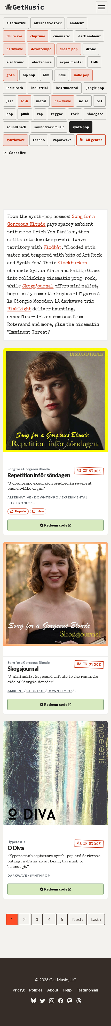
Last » (96, 919)
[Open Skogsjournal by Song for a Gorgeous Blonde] (55, 594)
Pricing (18, 989)
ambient (15, 691)
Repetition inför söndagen (38, 475)
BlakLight (19, 309)
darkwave (17, 875)
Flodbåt (52, 248)
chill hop (35, 691)
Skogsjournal (37, 286)
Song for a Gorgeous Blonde (28, 469)
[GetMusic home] (25, 7)
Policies (35, 989)
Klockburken (72, 263)
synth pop (40, 875)
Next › (77, 919)
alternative (19, 497)
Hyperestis (16, 842)
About (52, 989)
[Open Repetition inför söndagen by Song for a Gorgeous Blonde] (55, 400)
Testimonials (87, 989)
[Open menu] (101, 7)
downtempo (46, 497)
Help (67, 989)
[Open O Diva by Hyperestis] (55, 773)
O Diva (15, 848)
